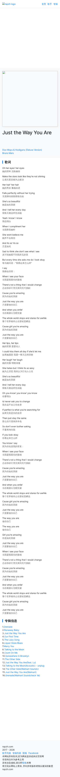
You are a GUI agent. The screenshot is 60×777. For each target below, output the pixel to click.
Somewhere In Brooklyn (17, 656)
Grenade (8, 626)
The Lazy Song (12, 639)
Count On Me (11, 652)
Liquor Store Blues (13, 643)
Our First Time (11, 636)
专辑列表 (16, 753)
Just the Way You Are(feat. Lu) (20, 662)
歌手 (50, 4)
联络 (25, 753)
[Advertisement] (30, 38)
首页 (44, 4)
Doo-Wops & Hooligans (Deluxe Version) (22, 149)
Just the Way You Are (15, 633)
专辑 (55, 4)
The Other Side (12, 659)
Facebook (33, 753)
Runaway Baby (11, 630)
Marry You (9, 646)
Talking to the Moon (14, 649)
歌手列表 (6, 753)
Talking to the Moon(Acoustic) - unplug (24, 665)
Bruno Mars (8, 153)
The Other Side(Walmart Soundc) (22, 669)
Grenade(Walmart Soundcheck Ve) (22, 675)
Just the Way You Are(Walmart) (20, 672)
